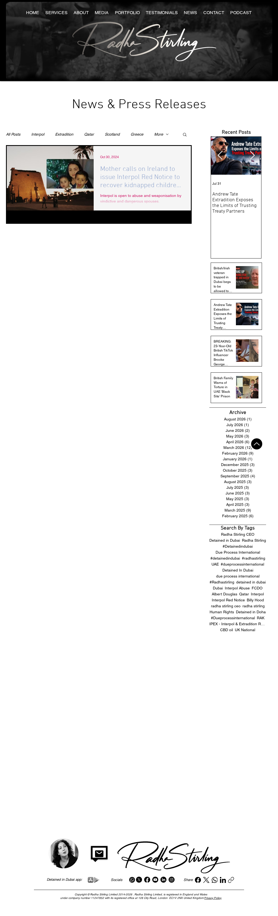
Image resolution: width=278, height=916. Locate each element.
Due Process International (238, 552)
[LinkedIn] (163, 880)
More (158, 134)
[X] (139, 880)
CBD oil (226, 630)
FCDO (257, 588)
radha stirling (253, 606)
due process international (238, 576)
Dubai (218, 588)
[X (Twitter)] (206, 880)
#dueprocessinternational (242, 564)
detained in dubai (251, 582)
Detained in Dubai (224, 540)
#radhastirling (253, 558)
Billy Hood (255, 600)
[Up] (256, 444)
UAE (215, 564)
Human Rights (222, 612)
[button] (184, 135)
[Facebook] (147, 880)
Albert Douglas (224, 594)
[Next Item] (252, 155)
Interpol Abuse (237, 588)
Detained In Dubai (237, 570)
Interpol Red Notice (228, 600)
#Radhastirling (222, 582)
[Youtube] (155, 880)
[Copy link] (231, 880)
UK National (245, 630)
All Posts (13, 134)
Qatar (89, 134)
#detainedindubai (225, 558)
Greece (137, 134)
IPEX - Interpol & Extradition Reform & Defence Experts (237, 624)
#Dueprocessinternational (233, 618)
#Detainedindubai (238, 546)
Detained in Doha (251, 612)
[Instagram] (172, 880)
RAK (260, 618)
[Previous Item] (220, 155)
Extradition (64, 134)
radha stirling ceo (226, 606)
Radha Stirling (254, 540)
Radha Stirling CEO (237, 534)
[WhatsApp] (215, 880)
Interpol (37, 134)
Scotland (112, 134)
